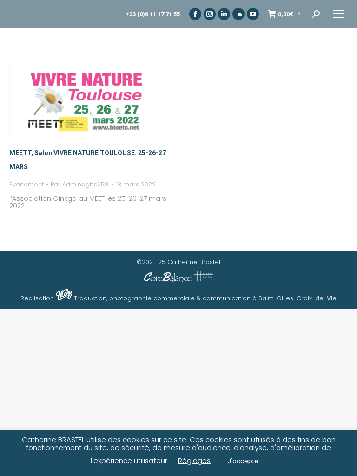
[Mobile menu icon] (338, 14)
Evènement (26, 184)
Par (80, 184)
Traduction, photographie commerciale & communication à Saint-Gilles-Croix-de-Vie (205, 298)
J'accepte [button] (243, 460)
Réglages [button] (194, 460)
